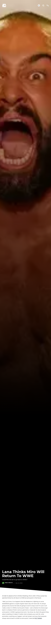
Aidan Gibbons (9, 582)
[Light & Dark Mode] (39, 5)
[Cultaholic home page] (20, 5)
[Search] (43, 5)
